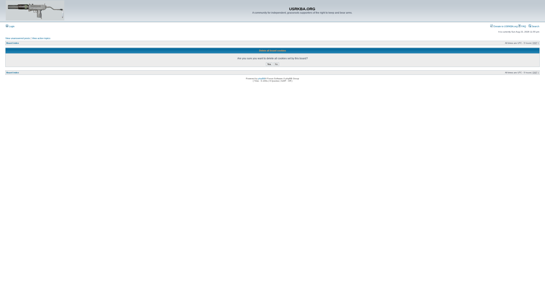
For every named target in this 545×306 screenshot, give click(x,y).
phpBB (261, 78)
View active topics (41, 38)
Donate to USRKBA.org (505, 26)
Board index (12, 43)
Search (535, 26)
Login (11, 26)
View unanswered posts (17, 38)
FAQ (523, 26)
